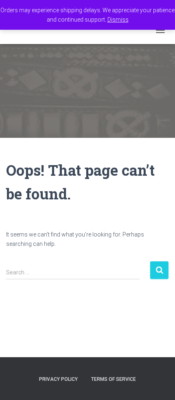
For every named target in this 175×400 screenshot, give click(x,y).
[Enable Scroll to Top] (159, 383)
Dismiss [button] (118, 19)
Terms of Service (113, 379)
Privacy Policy (58, 379)
